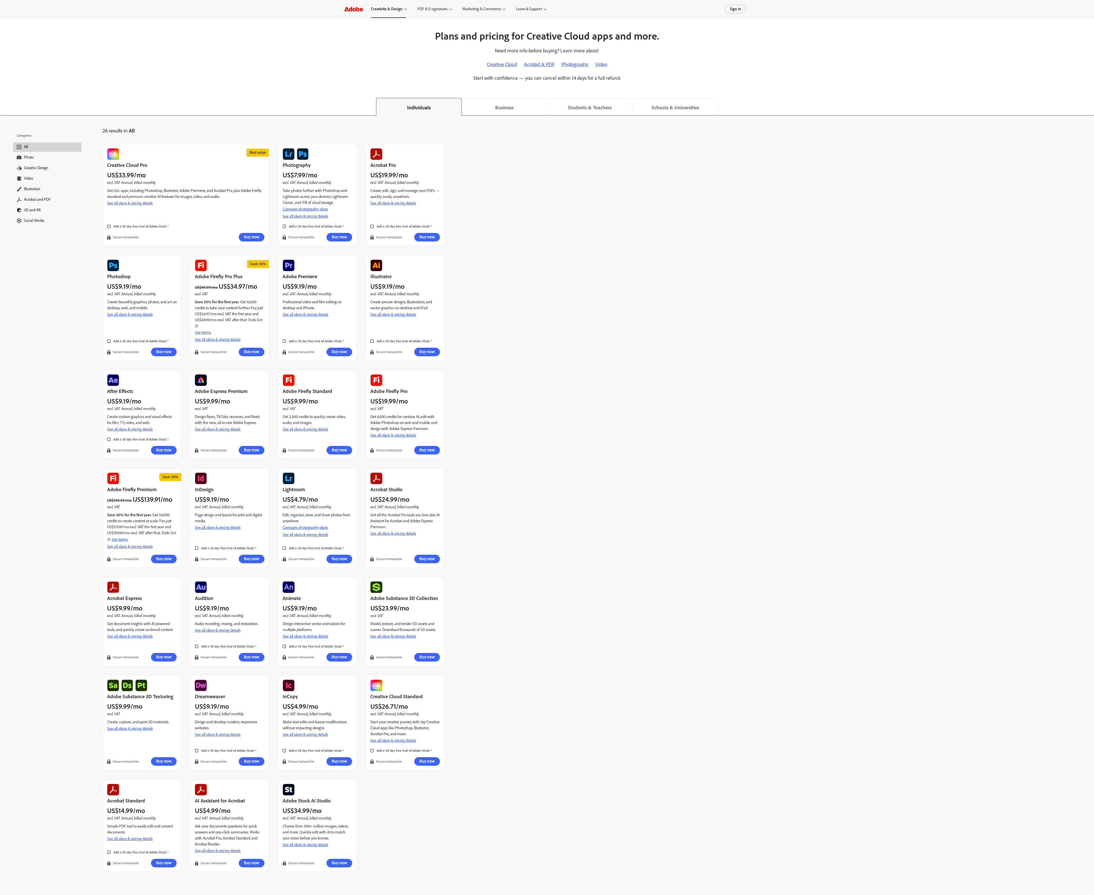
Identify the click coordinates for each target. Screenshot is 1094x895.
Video (601, 64)
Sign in (735, 9)
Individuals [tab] (419, 108)
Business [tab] (504, 108)
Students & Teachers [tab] (590, 108)
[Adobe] (353, 9)
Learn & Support (529, 9)
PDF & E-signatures (432, 9)
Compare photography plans (305, 209)
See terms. (203, 332)
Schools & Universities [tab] (675, 108)
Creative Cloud (502, 64)
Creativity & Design (387, 9)
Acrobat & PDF (539, 64)
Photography (575, 64)
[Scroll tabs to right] (1089, 107)
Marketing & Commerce (481, 9)
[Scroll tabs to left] (4, 107)
